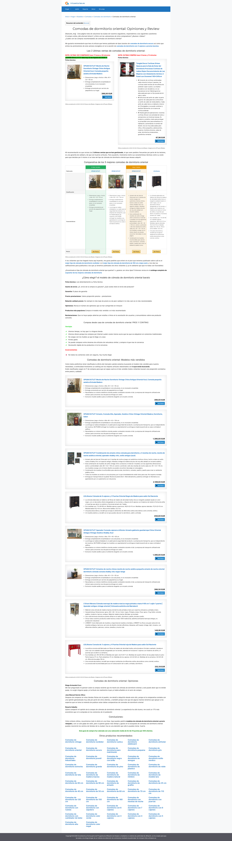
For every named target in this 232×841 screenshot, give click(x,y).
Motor (93, 9)
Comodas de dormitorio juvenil (93, 757)
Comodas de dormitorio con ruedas (71, 808)
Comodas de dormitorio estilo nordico (156, 758)
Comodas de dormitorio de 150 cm (94, 799)
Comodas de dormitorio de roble (157, 766)
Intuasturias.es (77, 3)
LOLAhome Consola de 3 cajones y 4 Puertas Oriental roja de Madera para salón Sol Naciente (119, 644)
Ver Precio (96, 251)
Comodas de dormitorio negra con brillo (114, 758)
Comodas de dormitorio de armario (113, 783)
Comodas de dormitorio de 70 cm (137, 790)
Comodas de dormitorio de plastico (134, 767)
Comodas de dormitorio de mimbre (134, 775)
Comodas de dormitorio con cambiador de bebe (73, 816)
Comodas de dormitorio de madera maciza (92, 775)
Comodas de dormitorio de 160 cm (115, 799)
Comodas (88, 17)
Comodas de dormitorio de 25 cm (157, 782)
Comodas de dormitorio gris (155, 749)
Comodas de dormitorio (102, 17)
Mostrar (86, 23)
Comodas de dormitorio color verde (93, 816)
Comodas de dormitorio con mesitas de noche (135, 799)
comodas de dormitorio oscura (141, 43)
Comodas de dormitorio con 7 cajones (135, 808)
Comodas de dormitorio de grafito (134, 783)
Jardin (77, 9)
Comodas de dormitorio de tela (73, 774)
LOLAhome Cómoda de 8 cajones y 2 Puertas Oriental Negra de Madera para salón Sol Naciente (120, 496)
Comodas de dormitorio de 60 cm (116, 790)
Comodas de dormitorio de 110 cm (156, 791)
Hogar (67, 9)
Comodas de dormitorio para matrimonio (113, 750)
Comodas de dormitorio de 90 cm (95, 782)
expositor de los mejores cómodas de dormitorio (83, 273)
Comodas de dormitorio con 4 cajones (135, 816)
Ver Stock (108, 97)
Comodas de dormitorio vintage (73, 741)
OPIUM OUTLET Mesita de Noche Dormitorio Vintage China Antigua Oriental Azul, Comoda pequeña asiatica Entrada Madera (96, 70)
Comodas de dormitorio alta (71, 823)
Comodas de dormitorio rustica (115, 741)
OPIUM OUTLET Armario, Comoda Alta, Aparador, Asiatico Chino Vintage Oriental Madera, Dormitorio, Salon (122, 415)
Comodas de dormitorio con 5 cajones (156, 816)
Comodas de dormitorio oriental (73, 749)
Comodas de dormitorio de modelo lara (154, 775)
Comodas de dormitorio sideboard (133, 742)
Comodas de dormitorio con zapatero (92, 808)
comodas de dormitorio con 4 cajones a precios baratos (138, 46)
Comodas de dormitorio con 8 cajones (156, 808)
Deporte (85, 9)
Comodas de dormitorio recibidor (95, 741)
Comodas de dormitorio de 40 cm (74, 790)
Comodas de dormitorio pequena (136, 749)
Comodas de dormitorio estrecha (74, 766)
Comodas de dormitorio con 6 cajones (114, 808)
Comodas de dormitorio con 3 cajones (114, 816)
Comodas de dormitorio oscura (94, 749)
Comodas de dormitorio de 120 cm (73, 799)
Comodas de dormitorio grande (94, 766)
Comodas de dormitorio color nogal (93, 824)
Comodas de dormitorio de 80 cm (74, 782)
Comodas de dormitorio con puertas (155, 799)
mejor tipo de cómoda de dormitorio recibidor (82, 263)
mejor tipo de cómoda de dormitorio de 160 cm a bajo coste (125, 263)
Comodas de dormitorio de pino (115, 766)
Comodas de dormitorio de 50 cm (95, 790)
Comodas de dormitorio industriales (70, 758)
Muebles (80, 17)
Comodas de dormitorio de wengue (134, 758)
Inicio (67, 17)
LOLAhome (156, 171)
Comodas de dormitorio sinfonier (157, 741)
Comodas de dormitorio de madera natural (113, 775)
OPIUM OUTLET (95, 171)
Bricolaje (102, 9)
